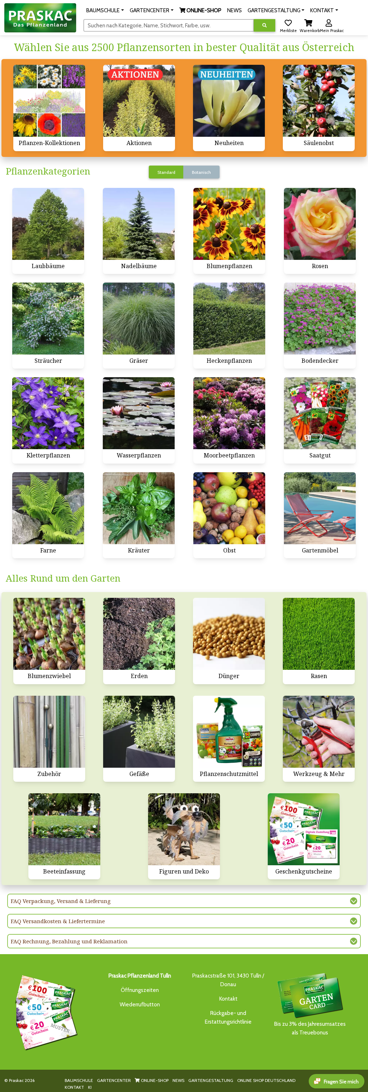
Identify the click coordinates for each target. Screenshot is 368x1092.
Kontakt (228, 999)
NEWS (178, 1080)
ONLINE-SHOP (154, 1080)
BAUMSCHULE (79, 1080)
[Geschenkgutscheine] (44, 1011)
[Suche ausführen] (264, 25)
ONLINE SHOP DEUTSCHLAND (266, 1080)
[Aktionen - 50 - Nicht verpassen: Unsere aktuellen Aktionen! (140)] (139, 101)
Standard (166, 172)
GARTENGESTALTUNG (210, 1080)
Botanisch (201, 172)
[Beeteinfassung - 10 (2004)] (64, 829)
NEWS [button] (234, 10)
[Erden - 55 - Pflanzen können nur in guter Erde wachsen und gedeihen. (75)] (139, 634)
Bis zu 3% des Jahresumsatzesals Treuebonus (310, 1028)
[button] (105, 10)
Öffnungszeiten (140, 990)
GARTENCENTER (114, 1080)
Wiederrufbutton (140, 1004)
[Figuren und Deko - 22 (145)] (184, 829)
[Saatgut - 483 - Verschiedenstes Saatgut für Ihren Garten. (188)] (320, 413)
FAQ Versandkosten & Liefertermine (58, 921)
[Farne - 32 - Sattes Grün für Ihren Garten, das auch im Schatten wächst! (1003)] (48, 508)
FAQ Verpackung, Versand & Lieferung (61, 900)
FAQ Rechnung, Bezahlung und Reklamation (69, 941)
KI (90, 1087)
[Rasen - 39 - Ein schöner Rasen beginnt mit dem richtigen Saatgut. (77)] (319, 634)
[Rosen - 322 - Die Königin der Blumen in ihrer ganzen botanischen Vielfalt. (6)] (320, 224)
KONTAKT (74, 1087)
